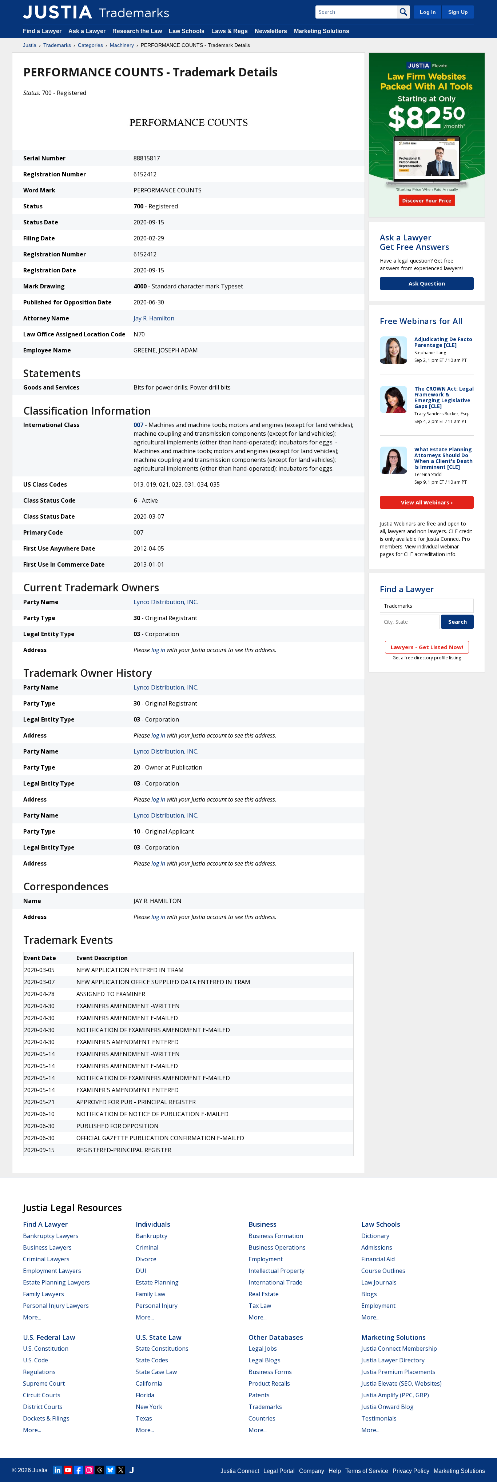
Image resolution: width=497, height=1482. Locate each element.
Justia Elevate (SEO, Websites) (401, 1383)
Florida (145, 1395)
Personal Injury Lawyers (56, 1306)
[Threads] (99, 1470)
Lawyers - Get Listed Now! (427, 647)
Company (311, 1471)
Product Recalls (269, 1383)
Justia (29, 45)
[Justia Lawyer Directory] (131, 1470)
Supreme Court (44, 1383)
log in (158, 650)
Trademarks (57, 45)
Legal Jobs (263, 1349)
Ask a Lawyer (87, 31)
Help (335, 1471)
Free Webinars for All (421, 320)
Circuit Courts (41, 1395)
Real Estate (264, 1294)
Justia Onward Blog (387, 1407)
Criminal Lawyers (46, 1259)
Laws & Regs (229, 31)
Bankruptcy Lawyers (51, 1236)
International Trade (275, 1282)
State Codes (152, 1360)
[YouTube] (68, 1470)
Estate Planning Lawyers (56, 1282)
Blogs (369, 1294)
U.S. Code (35, 1360)
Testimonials (379, 1418)
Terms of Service (366, 1471)
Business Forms (270, 1372)
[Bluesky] (110, 1470)
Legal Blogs (265, 1360)
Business (263, 1224)
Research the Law (137, 31)
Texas (144, 1418)
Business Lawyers (47, 1247)
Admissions (376, 1247)
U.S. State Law (159, 1337)
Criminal (147, 1247)
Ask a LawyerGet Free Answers (414, 242)
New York (149, 1407)
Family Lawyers (43, 1294)
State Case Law (156, 1372)
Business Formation (276, 1236)
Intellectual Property (277, 1271)
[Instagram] (89, 1470)
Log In (428, 12)
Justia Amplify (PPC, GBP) (395, 1395)
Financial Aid (378, 1259)
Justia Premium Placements (398, 1372)
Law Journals (379, 1282)
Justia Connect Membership (399, 1349)
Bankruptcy (151, 1236)
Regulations (39, 1372)
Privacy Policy (411, 1471)
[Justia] (57, 12)
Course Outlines (383, 1271)
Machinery (122, 45)
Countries (262, 1418)
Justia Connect (239, 1471)
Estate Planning (157, 1282)
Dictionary (375, 1236)
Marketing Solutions (321, 31)
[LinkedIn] (57, 1470)
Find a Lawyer (42, 31)
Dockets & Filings (46, 1418)
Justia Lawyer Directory (393, 1360)
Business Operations (277, 1247)
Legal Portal (279, 1471)
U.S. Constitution (45, 1349)
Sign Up (458, 12)
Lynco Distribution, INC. (166, 602)
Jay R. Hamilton (154, 318)
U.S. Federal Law (49, 1337)
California (149, 1383)
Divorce (146, 1259)
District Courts (43, 1407)
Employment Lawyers (52, 1271)
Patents (259, 1395)
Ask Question (427, 283)
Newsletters (271, 31)
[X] (120, 1470)
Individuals (153, 1224)
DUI (141, 1271)
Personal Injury (157, 1306)
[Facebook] (78, 1470)
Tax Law (260, 1306)
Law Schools (186, 31)
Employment (266, 1259)
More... (32, 1317)
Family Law (150, 1294)
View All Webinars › (427, 502)
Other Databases (276, 1337)
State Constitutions (162, 1349)
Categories (90, 45)
